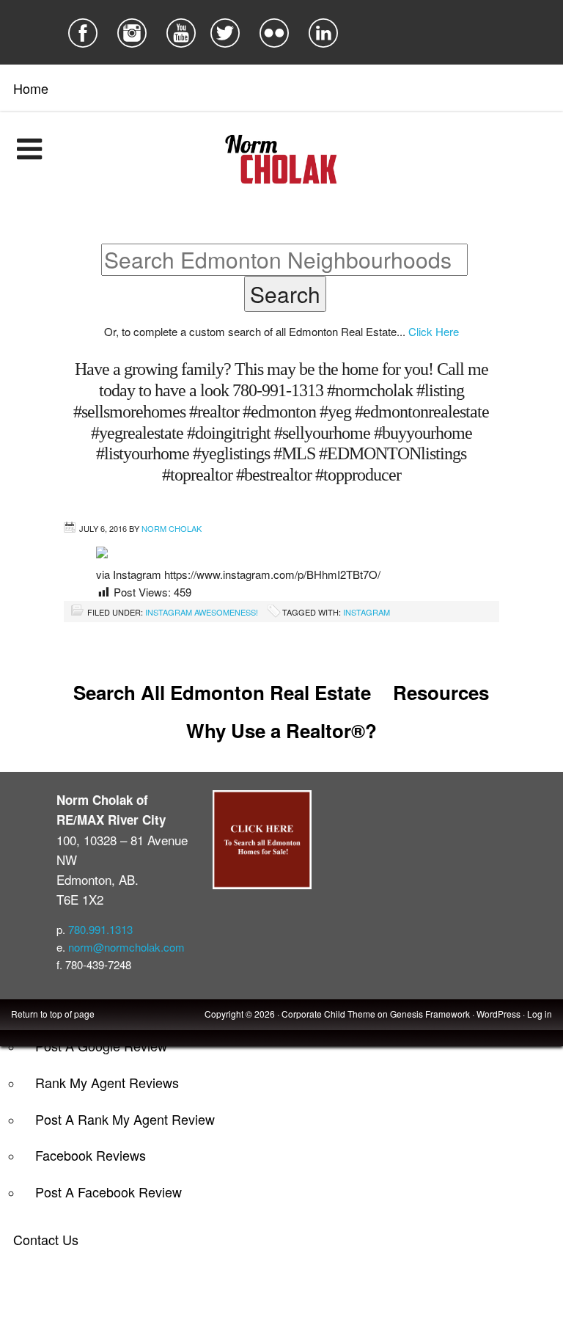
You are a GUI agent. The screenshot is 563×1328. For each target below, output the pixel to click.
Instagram (366, 612)
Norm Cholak (171, 528)
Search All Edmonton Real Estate (222, 692)
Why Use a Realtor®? (281, 730)
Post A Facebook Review (108, 1191)
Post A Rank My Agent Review (125, 1118)
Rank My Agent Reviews (107, 1082)
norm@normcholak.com (126, 947)
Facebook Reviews (90, 1154)
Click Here (433, 331)
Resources (441, 692)
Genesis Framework (430, 1013)
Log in (539, 1013)
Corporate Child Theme (328, 1013)
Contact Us (45, 1239)
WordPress (498, 1013)
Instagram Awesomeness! (201, 612)
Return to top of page (53, 1013)
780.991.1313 (100, 929)
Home (30, 88)
